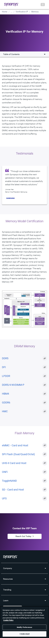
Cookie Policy (8, 620)
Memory (35, 12)
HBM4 (5, 393)
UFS (4, 498)
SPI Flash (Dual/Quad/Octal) (18, 454)
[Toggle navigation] (43, 4)
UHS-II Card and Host (14, 463)
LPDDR (6, 376)
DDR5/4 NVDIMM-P (13, 384)
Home (4, 12)
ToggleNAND (9, 480)
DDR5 (5, 358)
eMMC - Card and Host (15, 445)
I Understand (25, 634)
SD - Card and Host (13, 489)
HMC (5, 411)
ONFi (5, 471)
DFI (4, 367)
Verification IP (22, 12)
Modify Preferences (24, 627)
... (11, 12)
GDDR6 (6, 402)
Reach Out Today (23, 536)
